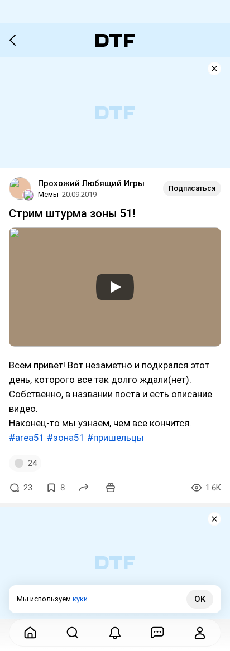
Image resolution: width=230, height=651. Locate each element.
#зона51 (66, 437)
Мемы (48, 194)
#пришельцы (115, 437)
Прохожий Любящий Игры (91, 183)
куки (80, 599)
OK (199, 599)
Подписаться (192, 188)
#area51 (27, 437)
